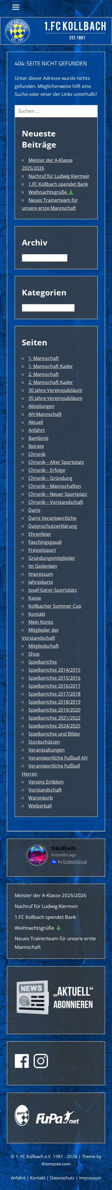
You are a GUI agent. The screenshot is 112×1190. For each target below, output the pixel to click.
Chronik (36, 454)
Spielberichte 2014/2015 (54, 670)
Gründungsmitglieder (51, 558)
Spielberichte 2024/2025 (54, 726)
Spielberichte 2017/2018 (54, 694)
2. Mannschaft (43, 374)
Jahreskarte (40, 582)
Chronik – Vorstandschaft (55, 502)
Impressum (40, 574)
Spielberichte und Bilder (54, 734)
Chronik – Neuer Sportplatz (57, 494)
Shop (34, 654)
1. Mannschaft (43, 358)
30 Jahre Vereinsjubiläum (55, 390)
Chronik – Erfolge (46, 470)
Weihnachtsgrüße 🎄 (51, 192)
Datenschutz (62, 1178)
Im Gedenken (42, 566)
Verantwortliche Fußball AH (58, 758)
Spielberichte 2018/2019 (54, 702)
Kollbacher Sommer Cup (54, 606)
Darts (34, 510)
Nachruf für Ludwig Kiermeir (59, 176)
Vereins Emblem (46, 782)
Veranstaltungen (46, 750)
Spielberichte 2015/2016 (54, 678)
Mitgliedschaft (43, 646)
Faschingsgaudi (45, 542)
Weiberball (40, 806)
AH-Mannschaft (45, 414)
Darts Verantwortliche (52, 518)
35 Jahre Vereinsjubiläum (55, 398)
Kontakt (36, 614)
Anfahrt (36, 430)
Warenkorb (40, 798)
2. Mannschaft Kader (50, 382)
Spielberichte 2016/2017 (54, 686)
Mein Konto (40, 622)
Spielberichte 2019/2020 (54, 710)
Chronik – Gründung (50, 478)
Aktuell (35, 422)
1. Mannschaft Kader (50, 366)
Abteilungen (41, 406)
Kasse (34, 598)
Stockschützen (44, 742)
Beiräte (36, 446)
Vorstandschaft (45, 790)
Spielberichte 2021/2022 (54, 718)
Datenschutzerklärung (52, 526)
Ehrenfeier (39, 534)
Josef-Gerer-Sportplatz (52, 590)
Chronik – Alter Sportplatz (56, 462)
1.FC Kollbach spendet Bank (58, 184)
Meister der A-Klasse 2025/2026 (50, 895)
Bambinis (38, 438)
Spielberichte (42, 662)
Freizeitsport (42, 550)
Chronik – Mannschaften (54, 486)
